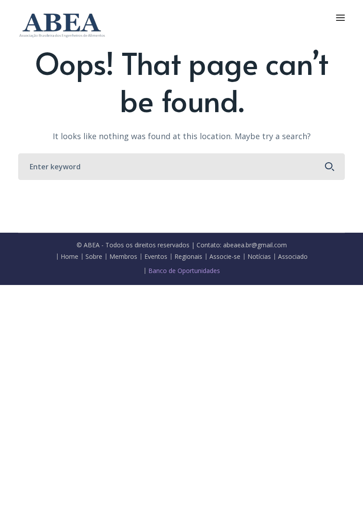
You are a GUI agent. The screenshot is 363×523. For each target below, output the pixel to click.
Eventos (155, 257)
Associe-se (224, 257)
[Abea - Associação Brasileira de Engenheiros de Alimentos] (62, 24)
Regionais (188, 257)
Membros (123, 257)
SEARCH (330, 166)
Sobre (93, 257)
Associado (293, 257)
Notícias (259, 257)
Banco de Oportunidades (184, 271)
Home (69, 257)
